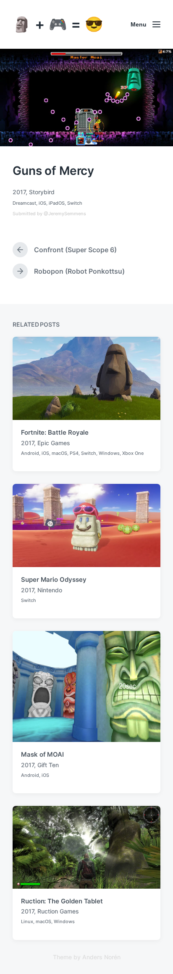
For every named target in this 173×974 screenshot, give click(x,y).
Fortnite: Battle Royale (55, 432)
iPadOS (57, 203)
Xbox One (133, 453)
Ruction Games (58, 911)
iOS (42, 203)
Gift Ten (48, 764)
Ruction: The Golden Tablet (62, 901)
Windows (109, 453)
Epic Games (53, 442)
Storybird (42, 191)
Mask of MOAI (42, 754)
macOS (59, 453)
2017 (19, 191)
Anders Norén (101, 957)
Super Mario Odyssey (53, 579)
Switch (74, 203)
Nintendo (49, 590)
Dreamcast (24, 203)
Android (30, 453)
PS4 (74, 453)
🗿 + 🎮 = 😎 (58, 24)
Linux (27, 921)
